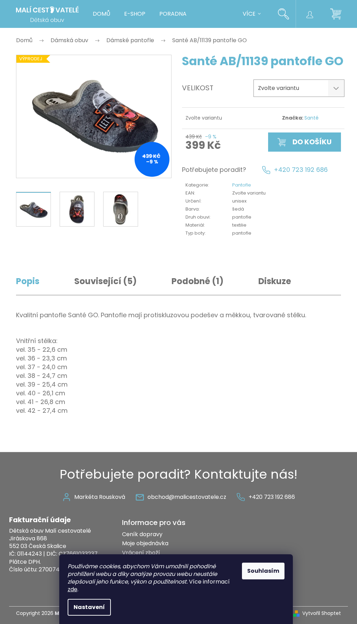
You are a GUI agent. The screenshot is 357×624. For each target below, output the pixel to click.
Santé (311, 117)
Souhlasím (263, 571)
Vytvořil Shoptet (321, 613)
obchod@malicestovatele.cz (186, 497)
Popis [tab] (27, 281)
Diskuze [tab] (274, 281)
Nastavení (89, 607)
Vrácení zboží (141, 553)
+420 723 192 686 (301, 170)
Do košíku (312, 142)
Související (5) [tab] (105, 281)
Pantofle (241, 185)
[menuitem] (101, 14)
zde (72, 589)
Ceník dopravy (142, 534)
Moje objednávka (145, 543)
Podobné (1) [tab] (197, 281)
